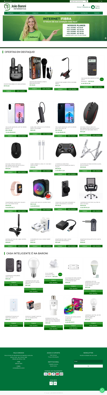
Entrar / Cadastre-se (83, 7)
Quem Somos (53, 366)
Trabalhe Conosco (53, 364)
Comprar (8, 91)
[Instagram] (55, 383)
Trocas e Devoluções (53, 357)
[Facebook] (51, 383)
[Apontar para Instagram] (101, 1)
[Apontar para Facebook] (99, 1)
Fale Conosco (53, 355)
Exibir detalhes (21, 91)
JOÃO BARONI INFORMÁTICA (56, 393)
